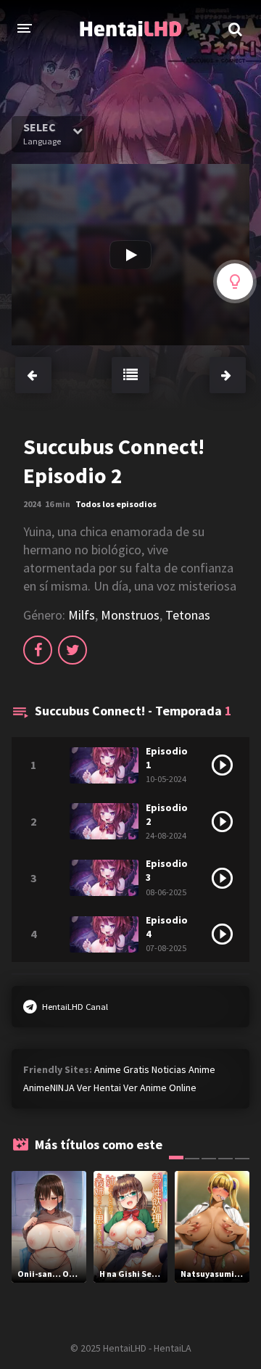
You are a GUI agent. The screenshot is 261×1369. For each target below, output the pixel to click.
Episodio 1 (167, 757)
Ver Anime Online (159, 1087)
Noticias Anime (183, 1069)
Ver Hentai (99, 1087)
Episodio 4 (167, 926)
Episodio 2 (167, 814)
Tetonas (187, 615)
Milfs (81, 615)
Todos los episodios (116, 503)
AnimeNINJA (49, 1087)
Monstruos (130, 615)
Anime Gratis (121, 1069)
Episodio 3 (167, 870)
